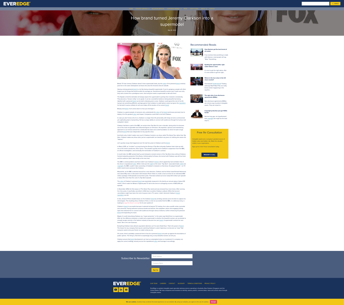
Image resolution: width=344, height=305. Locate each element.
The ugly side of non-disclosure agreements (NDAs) (214, 96)
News (185, 9)
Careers (163, 283)
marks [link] (181, 164)
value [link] (164, 84)
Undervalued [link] (217, 84)
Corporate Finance (173, 9)
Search (299, 4)
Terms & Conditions (194, 283)
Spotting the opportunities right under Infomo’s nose (214, 66)
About (203, 9)
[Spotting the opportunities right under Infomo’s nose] (196, 67)
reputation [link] (182, 103)
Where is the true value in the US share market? (215, 79)
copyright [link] (120, 166)
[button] (335, 3)
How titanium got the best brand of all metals (216, 50)
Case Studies (194, 9)
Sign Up (155, 270)
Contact (212, 9)
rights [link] (151, 164)
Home (131, 9)
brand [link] (178, 84)
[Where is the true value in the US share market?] (196, 81)
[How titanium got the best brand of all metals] (196, 52)
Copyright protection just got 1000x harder (216, 112)
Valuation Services (158, 9)
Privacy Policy (210, 283)
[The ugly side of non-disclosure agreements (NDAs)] (196, 99)
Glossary (181, 283)
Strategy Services (142, 9)
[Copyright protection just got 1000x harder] (196, 114)
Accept (213, 302)
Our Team (153, 283)
